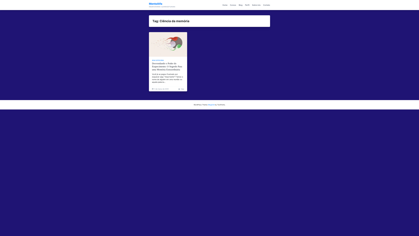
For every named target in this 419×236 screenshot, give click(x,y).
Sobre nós (256, 5)
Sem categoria (158, 60)
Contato (266, 5)
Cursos (233, 5)
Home (224, 5)
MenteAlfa (155, 3)
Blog (240, 5)
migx (182, 89)
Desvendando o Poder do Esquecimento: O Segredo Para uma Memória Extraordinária (167, 66)
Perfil (247, 5)
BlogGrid (211, 105)
